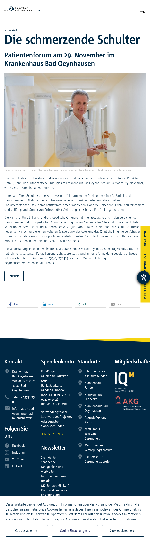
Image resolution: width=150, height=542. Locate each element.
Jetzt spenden (50, 434)
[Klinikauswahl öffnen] (39, 10)
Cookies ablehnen (27, 531)
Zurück (14, 276)
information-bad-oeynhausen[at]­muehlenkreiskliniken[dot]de (31, 413)
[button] (22, 304)
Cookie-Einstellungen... (75, 531)
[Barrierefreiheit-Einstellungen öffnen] (143, 277)
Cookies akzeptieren (123, 531)
